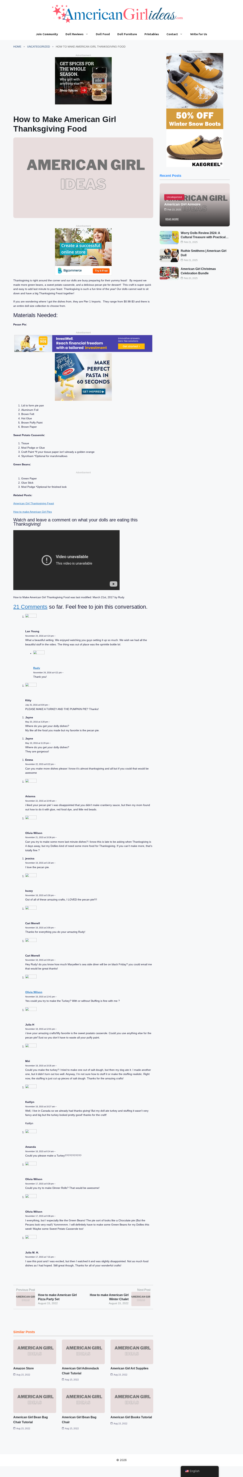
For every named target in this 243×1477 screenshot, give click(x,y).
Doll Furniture (127, 34)
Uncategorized (38, 46)
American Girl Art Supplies (129, 1368)
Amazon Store (23, 1368)
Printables (151, 34)
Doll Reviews (74, 34)
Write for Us (198, 34)
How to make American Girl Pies (32, 511)
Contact (172, 34)
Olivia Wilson (33, 992)
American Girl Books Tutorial (131, 1417)
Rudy (36, 667)
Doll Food (103, 34)
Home (17, 46)
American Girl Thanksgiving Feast (33, 503)
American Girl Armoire (182, 204)
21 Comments (30, 607)
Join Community (47, 34)
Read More (172, 219)
